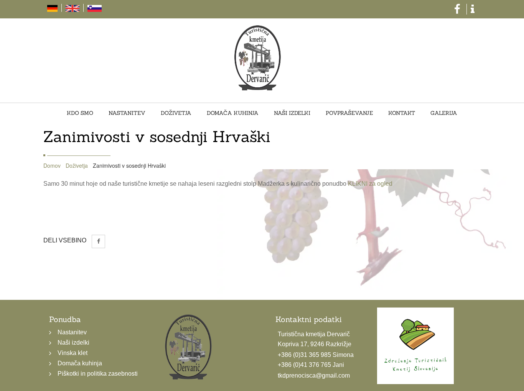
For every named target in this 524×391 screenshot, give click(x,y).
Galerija (417, 113)
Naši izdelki (288, 113)
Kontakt (382, 113)
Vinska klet (72, 353)
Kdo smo (107, 113)
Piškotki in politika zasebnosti (98, 373)
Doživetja (187, 113)
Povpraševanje (337, 113)
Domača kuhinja (236, 113)
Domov (52, 165)
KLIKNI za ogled (370, 183)
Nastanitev (146, 113)
